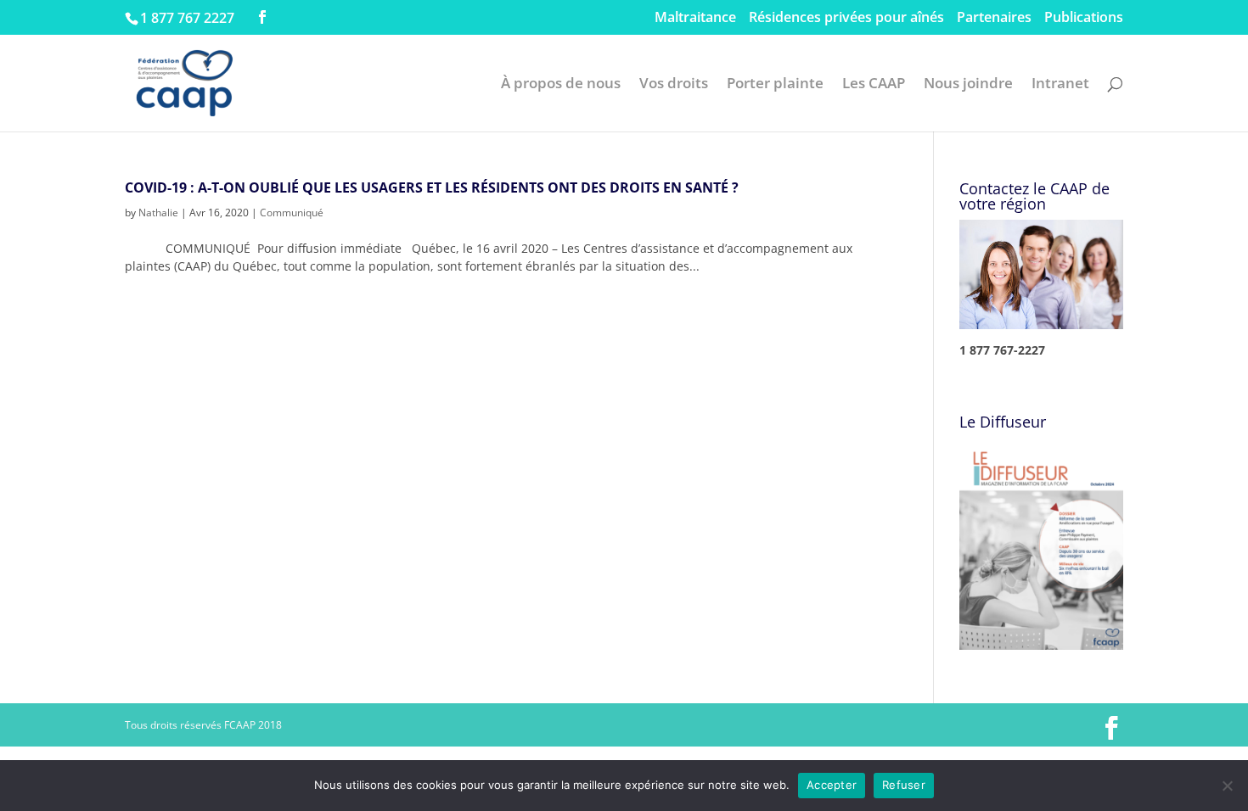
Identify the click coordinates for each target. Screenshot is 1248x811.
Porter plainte (775, 84)
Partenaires (994, 18)
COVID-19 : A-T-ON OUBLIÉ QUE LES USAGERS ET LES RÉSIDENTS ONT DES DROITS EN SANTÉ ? (432, 187)
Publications (1083, 18)
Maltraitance (695, 18)
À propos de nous (561, 84)
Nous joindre (968, 84)
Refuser (903, 784)
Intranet (1060, 84)
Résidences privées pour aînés (846, 18)
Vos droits (673, 84)
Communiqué (291, 212)
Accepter (832, 784)
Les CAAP (873, 84)
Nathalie (158, 212)
